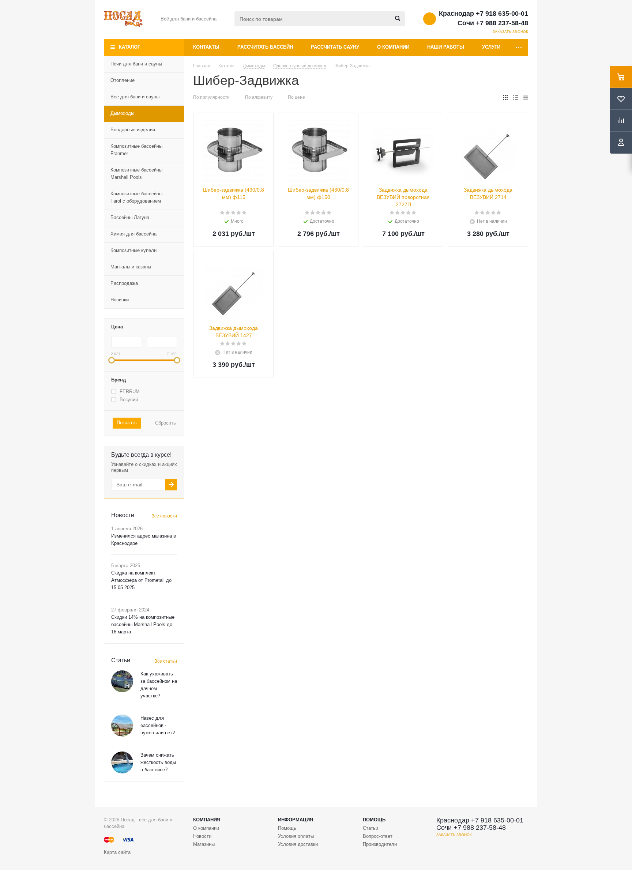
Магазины (204, 844)
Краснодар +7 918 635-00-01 (483, 13)
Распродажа (124, 283)
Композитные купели (133, 250)
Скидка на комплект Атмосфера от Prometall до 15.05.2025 (141, 580)
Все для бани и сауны (134, 96)
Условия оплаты (296, 836)
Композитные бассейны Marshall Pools (136, 173)
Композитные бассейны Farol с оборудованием (136, 197)
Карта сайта (117, 852)
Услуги (491, 47)
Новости (202, 836)
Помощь (374, 819)
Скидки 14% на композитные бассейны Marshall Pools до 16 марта (142, 624)
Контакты (206, 47)
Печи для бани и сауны (136, 64)
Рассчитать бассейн (265, 47)
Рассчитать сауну (335, 47)
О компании (393, 47)
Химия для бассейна (133, 234)
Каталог (129, 47)
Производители (380, 844)
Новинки (119, 299)
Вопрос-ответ (377, 836)
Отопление (122, 80)
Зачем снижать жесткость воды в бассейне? (158, 762)
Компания (206, 819)
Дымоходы (122, 113)
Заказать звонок (510, 32)
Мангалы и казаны (130, 267)
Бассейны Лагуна (129, 217)
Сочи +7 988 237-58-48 (493, 23)
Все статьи (165, 661)
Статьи (370, 828)
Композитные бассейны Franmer (136, 149)
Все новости (164, 516)
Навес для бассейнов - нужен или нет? (157, 725)
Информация (295, 819)
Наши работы (445, 47)
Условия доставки (298, 844)
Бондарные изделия (132, 129)
